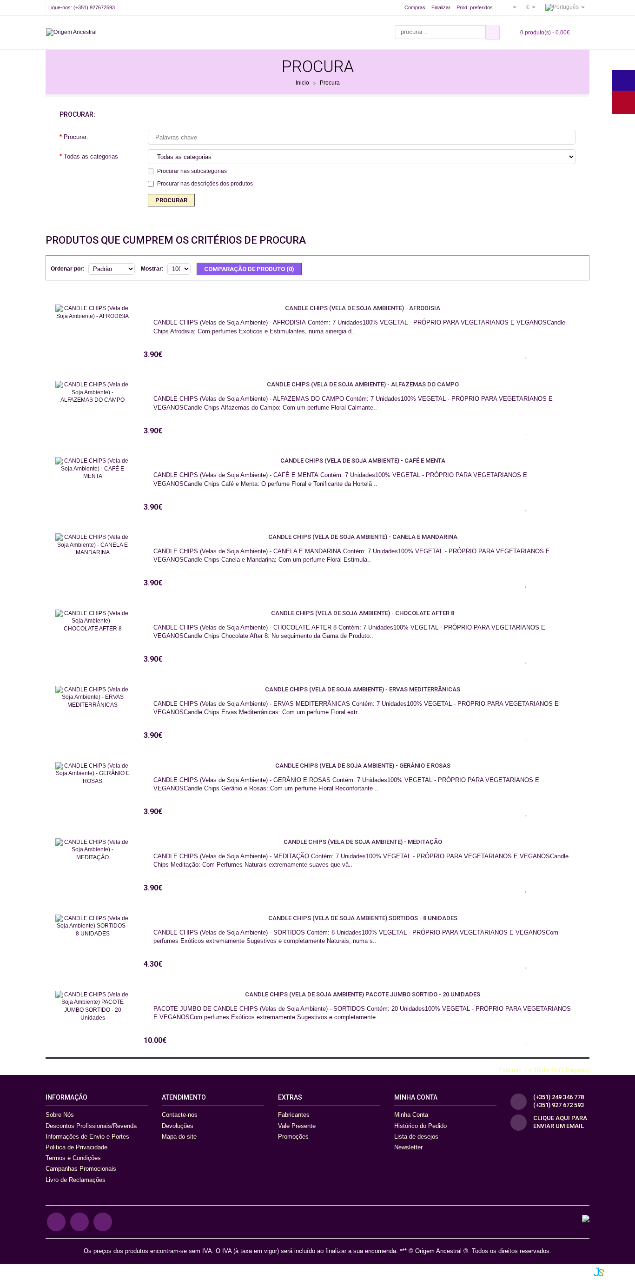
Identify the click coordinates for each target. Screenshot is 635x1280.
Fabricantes (294, 1114)
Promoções (293, 1136)
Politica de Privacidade (76, 1147)
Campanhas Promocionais (81, 1168)
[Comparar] (549, 354)
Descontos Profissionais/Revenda (91, 1125)
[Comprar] (503, 354)
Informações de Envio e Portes (87, 1136)
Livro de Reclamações (76, 1179)
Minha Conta (411, 1114)
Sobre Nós (60, 1114)
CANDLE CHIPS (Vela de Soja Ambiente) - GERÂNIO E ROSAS (362, 765)
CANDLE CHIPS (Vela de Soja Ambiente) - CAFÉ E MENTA (362, 460)
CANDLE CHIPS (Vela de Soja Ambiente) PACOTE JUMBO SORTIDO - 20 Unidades (362, 994)
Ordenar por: (68, 268)
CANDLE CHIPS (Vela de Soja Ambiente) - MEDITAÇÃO (363, 841)
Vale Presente (297, 1125)
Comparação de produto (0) (249, 268)
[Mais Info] (572, 354)
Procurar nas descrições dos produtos (205, 183)
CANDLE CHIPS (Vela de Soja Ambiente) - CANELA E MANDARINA (362, 536)
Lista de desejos (416, 1136)
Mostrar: (152, 268)
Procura (330, 83)
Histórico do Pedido (420, 1125)
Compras (414, 7)
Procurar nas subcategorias (192, 171)
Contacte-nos (180, 1114)
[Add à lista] (526, 354)
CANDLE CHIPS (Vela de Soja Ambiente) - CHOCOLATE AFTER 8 (362, 613)
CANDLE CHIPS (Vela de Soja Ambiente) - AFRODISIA (362, 308)
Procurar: (76, 136)
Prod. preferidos (474, 7)
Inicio (302, 83)
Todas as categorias (91, 156)
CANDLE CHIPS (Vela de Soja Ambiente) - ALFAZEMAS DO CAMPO (363, 384)
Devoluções (177, 1125)
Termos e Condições (73, 1157)
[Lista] (563, 267)
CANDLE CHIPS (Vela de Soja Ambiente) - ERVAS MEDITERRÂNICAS (362, 689)
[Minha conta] (510, 7)
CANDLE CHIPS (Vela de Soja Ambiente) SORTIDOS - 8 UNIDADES (362, 918)
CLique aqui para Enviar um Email (560, 1121)
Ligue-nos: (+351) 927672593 (81, 7)
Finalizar (440, 7)
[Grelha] (577, 267)
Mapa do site (179, 1136)
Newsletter (408, 1147)
